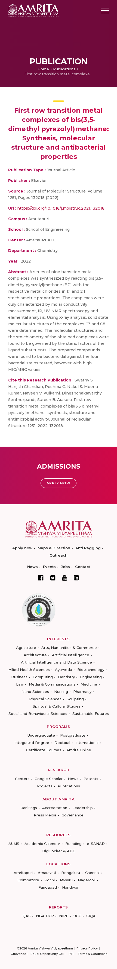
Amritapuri (23, 872)
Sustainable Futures (90, 713)
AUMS (13, 843)
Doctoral (62, 742)
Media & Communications (52, 684)
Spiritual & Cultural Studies (57, 706)
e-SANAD (96, 843)
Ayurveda (63, 669)
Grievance (18, 954)
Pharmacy (82, 691)
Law (20, 684)
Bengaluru (70, 872)
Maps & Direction (54, 548)
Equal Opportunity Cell (47, 954)
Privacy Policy (87, 948)
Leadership (82, 808)
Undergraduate (41, 735)
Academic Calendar (42, 843)
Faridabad (47, 887)
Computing (43, 677)
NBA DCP (45, 916)
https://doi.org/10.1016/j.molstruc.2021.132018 (60, 208)
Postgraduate (72, 735)
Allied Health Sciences (29, 669)
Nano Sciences (35, 691)
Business (19, 677)
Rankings (28, 808)
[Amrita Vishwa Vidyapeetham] (33, 10)
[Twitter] (53, 577)
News (32, 566)
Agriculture (26, 647)
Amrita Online (78, 750)
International (86, 742)
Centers (22, 779)
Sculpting (75, 699)
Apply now (22, 548)
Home (43, 69)
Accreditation (54, 808)
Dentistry (66, 677)
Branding (73, 843)
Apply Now (58, 483)
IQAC (26, 916)
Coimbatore (28, 880)
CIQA (91, 916)
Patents (91, 779)
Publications (64, 69)
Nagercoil (87, 880)
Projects (45, 786)
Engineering (91, 677)
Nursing (61, 691)
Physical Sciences (45, 699)
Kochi (49, 880)
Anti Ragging (88, 548)
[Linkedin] (76, 577)
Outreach (58, 555)
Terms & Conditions (92, 954)
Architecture (35, 655)
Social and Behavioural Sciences (37, 713)
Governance (72, 815)
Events (49, 566)
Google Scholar (49, 779)
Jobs (65, 566)
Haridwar (70, 887)
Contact (82, 566)
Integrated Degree (31, 742)
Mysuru (66, 880)
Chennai (92, 872)
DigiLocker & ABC (58, 851)
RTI (71, 954)
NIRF (63, 916)
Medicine (89, 684)
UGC (77, 916)
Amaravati (47, 872)
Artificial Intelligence (70, 655)
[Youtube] (64, 578)
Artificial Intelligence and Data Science (56, 662)
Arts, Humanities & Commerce (69, 647)
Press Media (45, 815)
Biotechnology (90, 669)
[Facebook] (41, 577)
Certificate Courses (43, 750)
